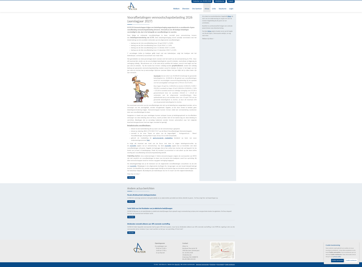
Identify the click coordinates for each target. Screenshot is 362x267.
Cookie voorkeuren (230, 264)
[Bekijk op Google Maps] (222, 250)
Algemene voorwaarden (202, 264)
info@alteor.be (219, 1)
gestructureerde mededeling (163, 138)
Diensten (185, 9)
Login (231, 9)
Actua (207, 9)
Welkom (176, 9)
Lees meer (131, 177)
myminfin (133, 146)
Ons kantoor (197, 9)
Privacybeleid (220, 264)
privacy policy (337, 256)
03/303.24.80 (189, 253)
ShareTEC (177, 264)
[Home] (132, 6)
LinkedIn (230, 1)
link (148, 140)
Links (214, 9)
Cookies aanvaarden (337, 260)
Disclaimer (213, 264)
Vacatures (222, 9)
